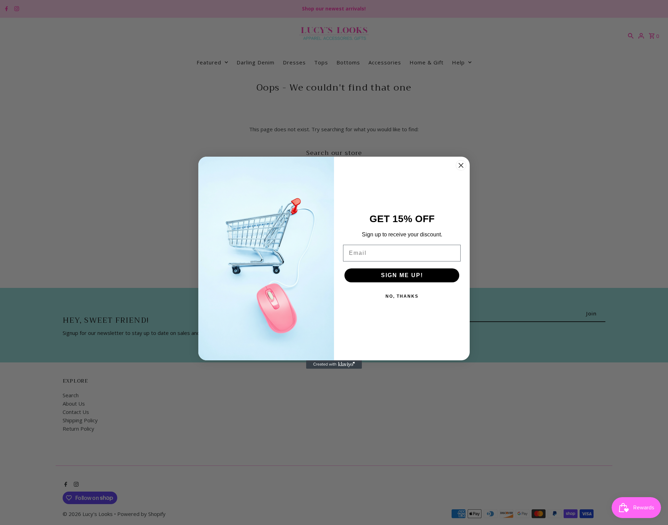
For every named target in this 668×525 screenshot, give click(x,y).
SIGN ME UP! (402, 275)
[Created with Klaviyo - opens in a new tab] (334, 364)
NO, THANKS (402, 296)
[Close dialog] (461, 165)
